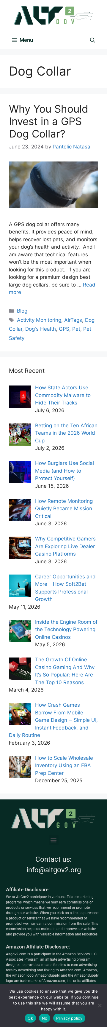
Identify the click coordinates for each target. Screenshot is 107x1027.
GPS (64, 329)
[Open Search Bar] (92, 40)
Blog (22, 311)
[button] (54, 840)
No (45, 1018)
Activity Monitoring (39, 320)
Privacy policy (69, 1018)
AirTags (73, 320)
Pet (76, 329)
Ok (30, 1018)
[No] (100, 1005)
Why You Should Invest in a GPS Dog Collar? (48, 121)
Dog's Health (40, 329)
